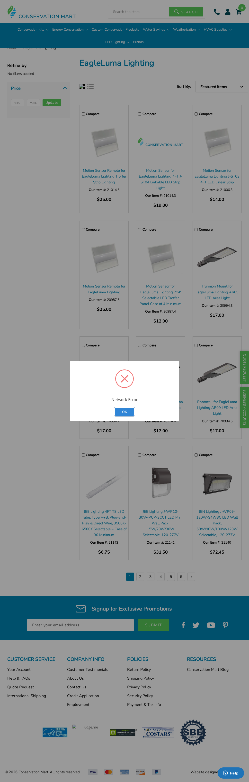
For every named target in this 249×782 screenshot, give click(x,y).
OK (124, 411)
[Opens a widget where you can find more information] (230, 773)
